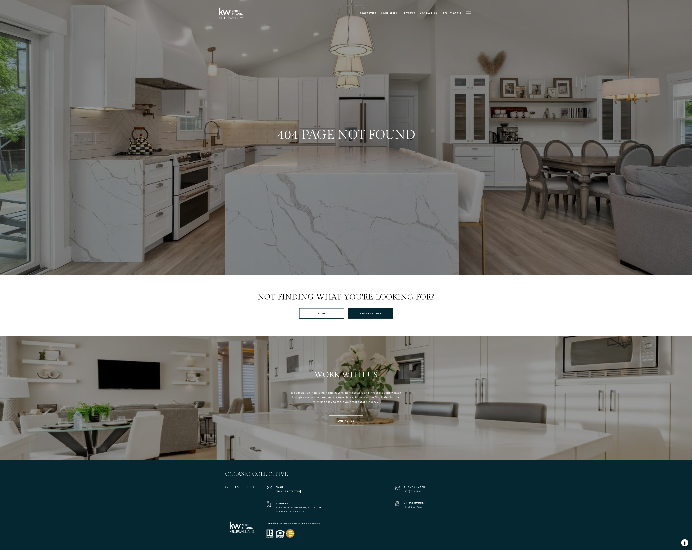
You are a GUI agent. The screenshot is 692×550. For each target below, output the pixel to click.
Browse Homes (370, 313)
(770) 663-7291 (413, 506)
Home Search (390, 13)
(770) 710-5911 (413, 491)
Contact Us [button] (346, 420)
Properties (368, 13)
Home (322, 313)
